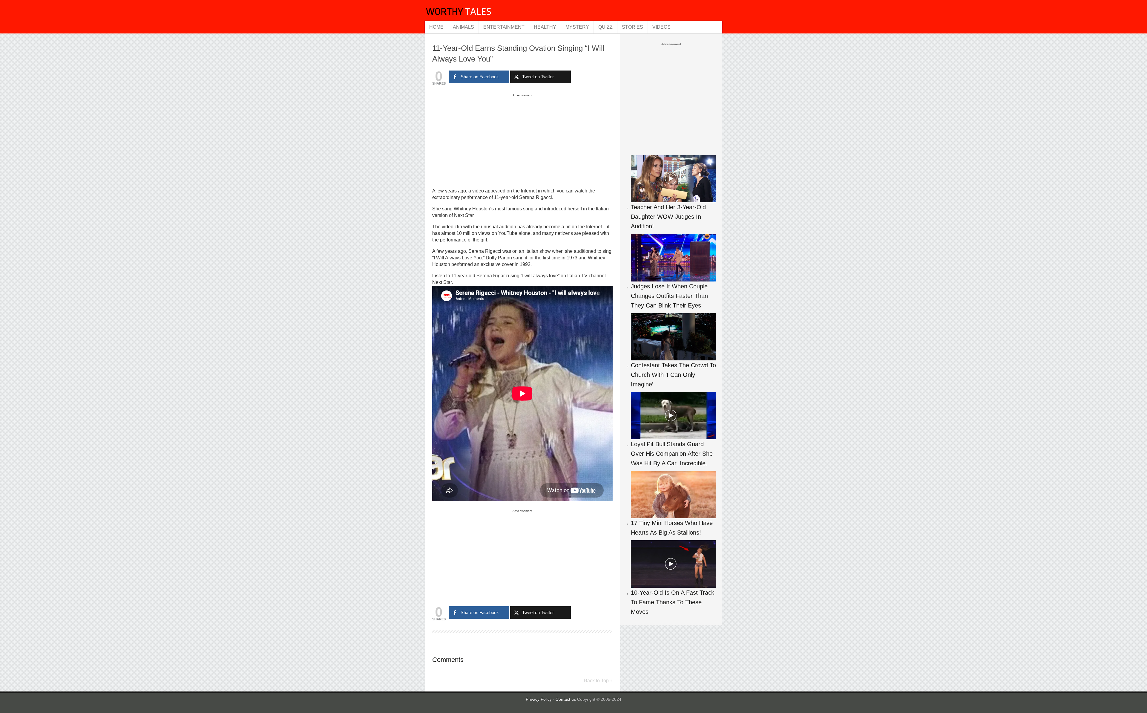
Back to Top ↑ (598, 680)
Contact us (566, 699)
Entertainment (504, 27)
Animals (463, 27)
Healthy (545, 27)
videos (661, 27)
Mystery (577, 27)
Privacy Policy (539, 699)
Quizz (605, 27)
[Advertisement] (522, 140)
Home (436, 27)
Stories (632, 27)
